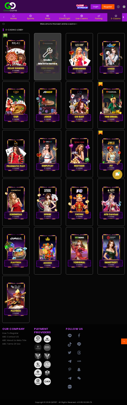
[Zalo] (70, 387)
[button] (118, 6)
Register (108, 6)
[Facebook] (79, 336)
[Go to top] (124, 341)
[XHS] (79, 361)
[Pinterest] (70, 370)
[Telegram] (70, 361)
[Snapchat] (79, 370)
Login (95, 6)
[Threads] (79, 353)
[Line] (79, 344)
